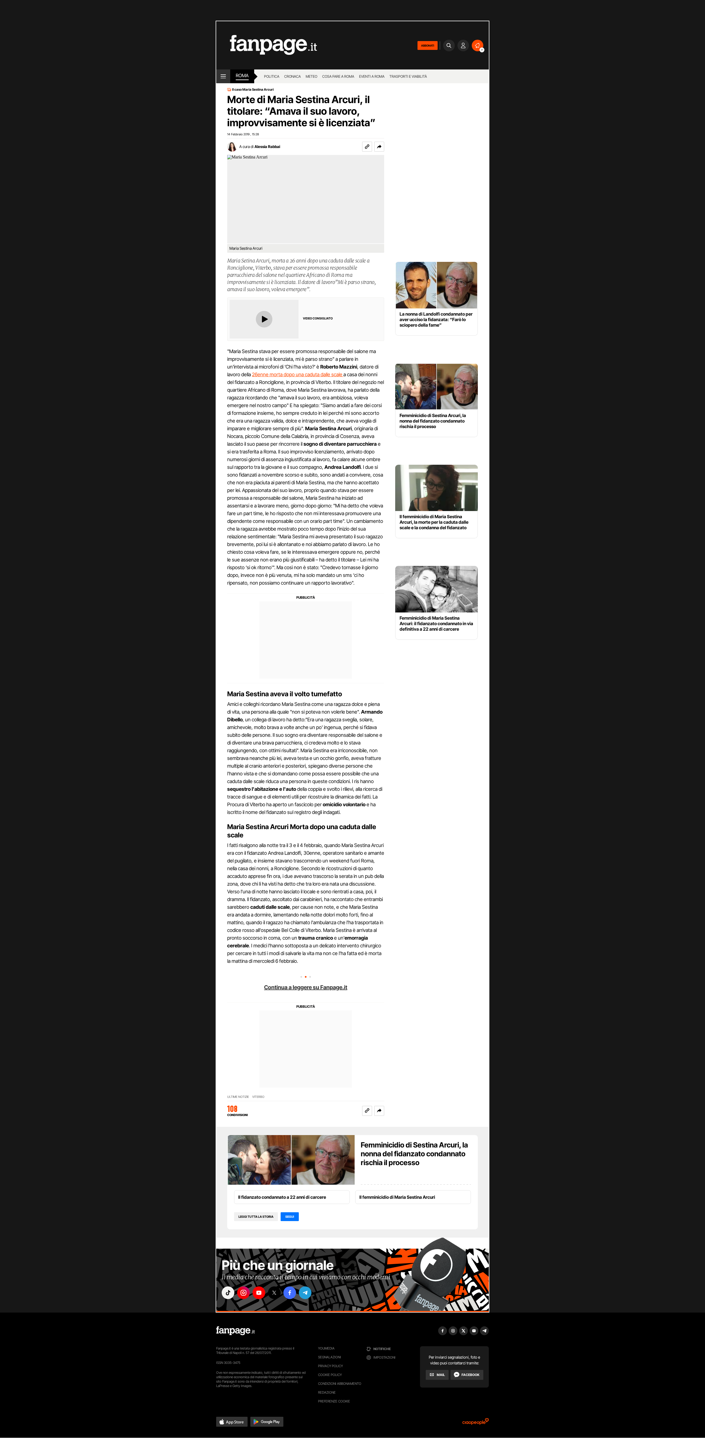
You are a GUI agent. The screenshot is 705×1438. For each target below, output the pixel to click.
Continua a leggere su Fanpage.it (305, 987)
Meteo (311, 76)
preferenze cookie (334, 1401)
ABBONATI (427, 45)
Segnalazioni (329, 1357)
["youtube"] (259, 1292)
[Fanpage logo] (266, 45)
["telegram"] (305, 1292)
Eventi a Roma (371, 76)
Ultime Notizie (238, 1096)
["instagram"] (243, 1292)
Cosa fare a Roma (338, 76)
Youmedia (326, 1348)
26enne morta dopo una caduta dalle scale (297, 374)
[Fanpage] (235, 1330)
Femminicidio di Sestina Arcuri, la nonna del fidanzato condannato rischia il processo (414, 1154)
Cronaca (292, 76)
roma (242, 75)
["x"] (274, 1292)
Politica (271, 76)
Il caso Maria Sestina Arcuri (253, 90)
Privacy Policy (330, 1366)
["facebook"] (289, 1292)
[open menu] (223, 76)
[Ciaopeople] (475, 1423)
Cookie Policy (330, 1375)
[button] (379, 147)
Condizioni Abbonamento (339, 1383)
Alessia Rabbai (267, 146)
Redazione (327, 1392)
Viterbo (258, 1096)
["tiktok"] (228, 1292)
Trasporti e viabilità (408, 76)
